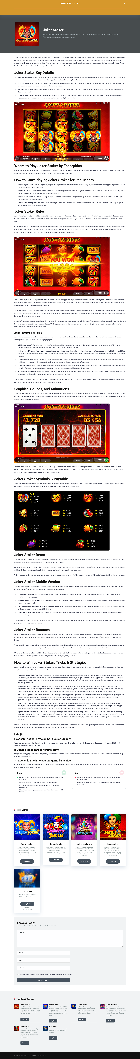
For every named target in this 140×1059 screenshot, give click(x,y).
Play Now (27, 861)
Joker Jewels (56, 844)
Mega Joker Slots (70, 3)
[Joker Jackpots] (84, 839)
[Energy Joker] (27, 839)
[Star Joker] (27, 887)
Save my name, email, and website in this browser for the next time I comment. (46, 974)
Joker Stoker (25, 1004)
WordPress (33, 1055)
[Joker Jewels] (56, 839)
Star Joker (27, 891)
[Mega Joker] (113, 839)
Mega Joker (112, 844)
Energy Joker (27, 844)
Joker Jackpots (84, 844)
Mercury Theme (41, 1055)
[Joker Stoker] (16, 1008)
